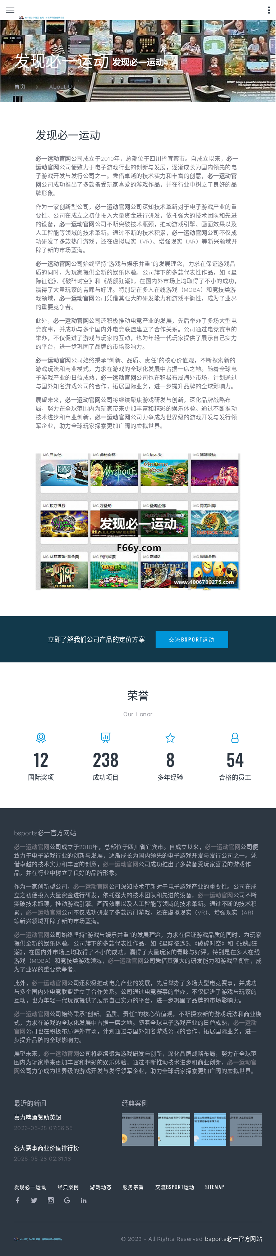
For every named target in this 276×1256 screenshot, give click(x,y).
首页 (20, 86)
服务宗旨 (133, 1186)
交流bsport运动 (174, 1186)
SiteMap (214, 1186)
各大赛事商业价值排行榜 (46, 1148)
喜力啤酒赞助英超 (37, 1117)
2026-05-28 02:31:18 (42, 1158)
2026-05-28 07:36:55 (43, 1128)
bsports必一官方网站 (233, 1238)
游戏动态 (100, 1186)
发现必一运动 (30, 1186)
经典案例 (68, 1186)
